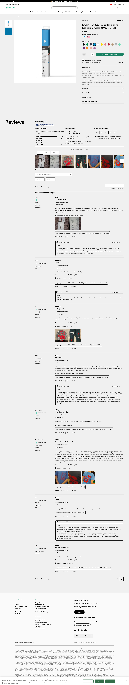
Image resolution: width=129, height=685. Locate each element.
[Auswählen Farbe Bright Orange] (87, 48)
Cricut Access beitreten (93, 12)
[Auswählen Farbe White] (98, 44)
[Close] (126, 680)
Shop (6, 17)
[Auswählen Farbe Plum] (83, 48)
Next (115, 1)
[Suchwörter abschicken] (75, 7)
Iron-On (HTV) (25, 17)
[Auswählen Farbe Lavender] (94, 48)
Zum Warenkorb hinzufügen (109, 54)
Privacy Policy (15, 683)
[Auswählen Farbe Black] (83, 44)
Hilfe (115, 4)
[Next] (73, 51)
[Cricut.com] (10, 7)
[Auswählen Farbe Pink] (105, 44)
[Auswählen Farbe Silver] (116, 44)
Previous (13, 1)
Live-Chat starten (84, 625)
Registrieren (79, 612)
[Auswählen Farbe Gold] (112, 44)
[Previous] (17, 51)
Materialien (11, 17)
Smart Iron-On (33, 17)
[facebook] (75, 630)
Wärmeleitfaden (15, 4)
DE (112, 4)
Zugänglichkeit (121, 4)
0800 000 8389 (90, 617)
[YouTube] (85, 630)
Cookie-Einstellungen (41, 628)
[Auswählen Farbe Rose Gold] (90, 48)
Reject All (99, 681)
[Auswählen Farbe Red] (108, 44)
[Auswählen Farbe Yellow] (101, 44)
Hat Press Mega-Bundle (66, 1)
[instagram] (78, 630)
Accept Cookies (110, 681)
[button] (111, 8)
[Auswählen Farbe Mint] (119, 44)
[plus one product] (92, 54)
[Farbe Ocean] (94, 44)
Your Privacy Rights (88, 681)
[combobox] (64, 7)
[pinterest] (82, 630)
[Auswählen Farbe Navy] (90, 44)
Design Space (8, 4)
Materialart (18, 17)
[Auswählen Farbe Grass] (87, 44)
